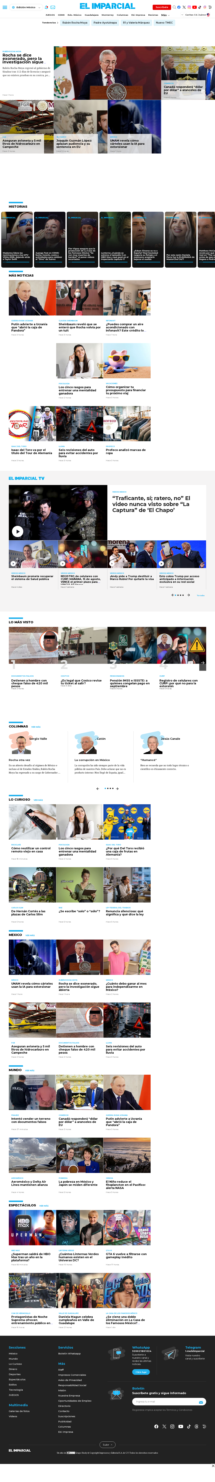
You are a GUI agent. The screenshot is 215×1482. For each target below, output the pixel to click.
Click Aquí (141, 1372)
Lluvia (62, 446)
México (113, 137)
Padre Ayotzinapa (105, 22)
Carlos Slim (17, 908)
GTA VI (109, 1251)
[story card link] (107, 73)
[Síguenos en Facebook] (178, 6)
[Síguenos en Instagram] (189, 6)
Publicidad (64, 1421)
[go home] (20, 1450)
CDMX (61, 15)
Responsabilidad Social (72, 1385)
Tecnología (16, 1389)
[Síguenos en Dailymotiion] (204, 1426)
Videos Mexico (119, 492)
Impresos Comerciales (72, 1374)
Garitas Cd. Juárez (195, 14)
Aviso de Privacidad (70, 1380)
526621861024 (142, 1351)
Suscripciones (66, 1416)
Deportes (15, 1374)
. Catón (100, 739)
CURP (162, 676)
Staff (61, 1369)
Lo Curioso (15, 1363)
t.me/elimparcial (194, 1351)
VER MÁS (35, 727)
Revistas (153, 15)
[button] (202, 663)
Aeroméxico (17, 1178)
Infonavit (111, 321)
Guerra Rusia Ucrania (22, 321)
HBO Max (15, 1251)
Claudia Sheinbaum (68, 321)
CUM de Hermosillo (20, 1313)
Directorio (64, 1405)
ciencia (109, 1178)
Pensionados (117, 676)
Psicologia (64, 384)
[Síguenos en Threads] (204, 6)
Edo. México (75, 15)
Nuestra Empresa (69, 1395)
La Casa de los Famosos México (121, 1313)
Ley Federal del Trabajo (118, 908)
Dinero (13, 1369)
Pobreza (63, 1178)
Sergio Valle (38, 739)
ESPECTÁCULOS (22, 1205)
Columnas (122, 15)
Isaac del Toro (18, 446)
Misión (62, 1390)
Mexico (109, 980)
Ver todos (201, 595)
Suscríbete (162, 7)
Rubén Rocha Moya (74, 22)
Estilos (13, 1384)
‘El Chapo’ (61, 137)
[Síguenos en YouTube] (194, 6)
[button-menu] (4, 7)
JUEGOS (50, 15)
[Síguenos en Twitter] (184, 6)
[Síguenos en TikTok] (199, 6)
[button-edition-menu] (182, 14)
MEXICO (15, 935)
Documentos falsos (22, 676)
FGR (4, 137)
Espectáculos (17, 1379)
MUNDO (15, 1070)
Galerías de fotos (19, 1411)
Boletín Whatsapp (69, 1353)
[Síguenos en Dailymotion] (210, 6)
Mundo (13, 1358)
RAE (60, 908)
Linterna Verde (66, 1251)
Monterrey (108, 15)
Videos (13, 1416)
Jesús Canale (170, 739)
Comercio (169, 83)
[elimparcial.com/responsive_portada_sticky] (213, 1466)
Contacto (63, 1411)
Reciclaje (16, 845)
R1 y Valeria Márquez (136, 22)
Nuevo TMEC (164, 22)
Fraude (15, 1115)
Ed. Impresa (138, 15)
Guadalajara (92, 15)
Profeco (110, 446)
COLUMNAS (18, 726)
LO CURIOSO (19, 799)
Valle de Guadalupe (69, 1313)
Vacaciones (111, 384)
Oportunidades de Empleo (74, 1400)
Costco (65, 676)
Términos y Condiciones (179, 1410)
